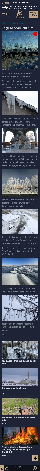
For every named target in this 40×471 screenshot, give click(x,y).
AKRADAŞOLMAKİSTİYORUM (33, 14)
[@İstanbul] (6, 3)
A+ (35, 70)
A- (37, 70)
